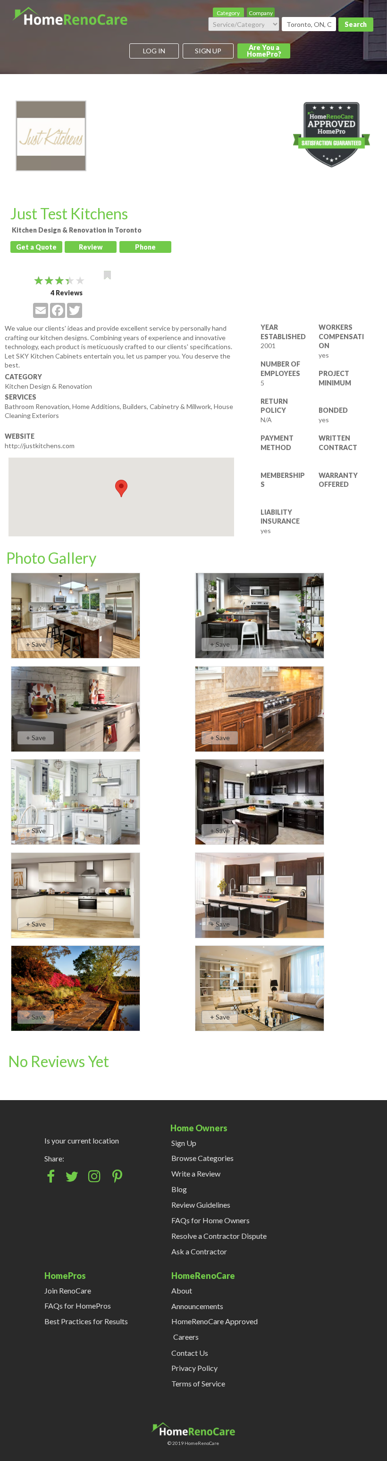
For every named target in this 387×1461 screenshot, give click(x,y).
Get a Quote (36, 247)
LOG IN (154, 51)
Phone (145, 247)
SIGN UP (208, 51)
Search (356, 24)
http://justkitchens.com (40, 446)
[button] (121, 488)
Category (228, 13)
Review (90, 247)
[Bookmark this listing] (107, 275)
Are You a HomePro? (264, 50)
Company (261, 13)
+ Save (36, 644)
